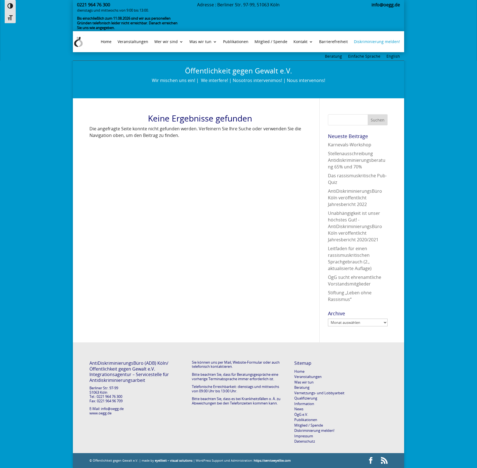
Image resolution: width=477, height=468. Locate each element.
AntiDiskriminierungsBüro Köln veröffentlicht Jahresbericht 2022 (355, 197)
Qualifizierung (305, 398)
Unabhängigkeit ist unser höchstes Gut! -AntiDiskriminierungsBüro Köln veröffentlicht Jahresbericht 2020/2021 (355, 226)
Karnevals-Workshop (349, 145)
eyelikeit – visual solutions (173, 460)
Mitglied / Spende (308, 425)
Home (299, 371)
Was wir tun (304, 382)
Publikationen (305, 419)
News (298, 408)
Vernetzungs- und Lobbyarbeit (319, 392)
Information (304, 403)
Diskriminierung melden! (314, 430)
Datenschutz (304, 441)
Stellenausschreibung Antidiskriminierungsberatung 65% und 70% (356, 160)
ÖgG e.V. (301, 414)
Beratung (333, 56)
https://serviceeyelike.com (272, 460)
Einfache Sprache (364, 56)
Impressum (303, 435)
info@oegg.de (112, 408)
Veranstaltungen (308, 376)
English (393, 56)
